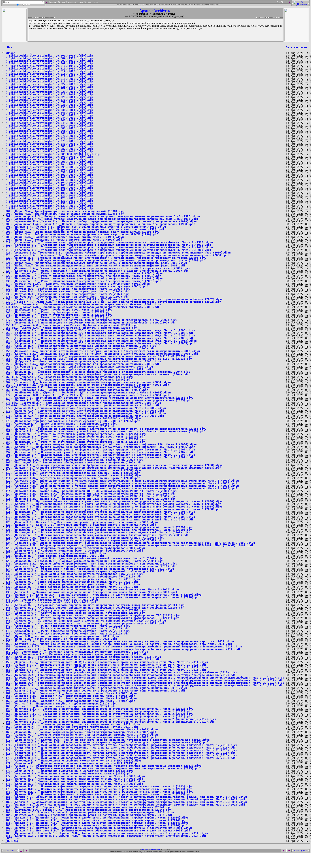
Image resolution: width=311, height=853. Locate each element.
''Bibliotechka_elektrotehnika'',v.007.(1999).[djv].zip (49, 60)
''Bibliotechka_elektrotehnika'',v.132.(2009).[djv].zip (49, 205)
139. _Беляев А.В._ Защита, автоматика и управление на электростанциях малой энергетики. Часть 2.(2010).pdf (91, 592)
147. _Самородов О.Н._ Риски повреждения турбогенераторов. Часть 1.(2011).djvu (68, 625)
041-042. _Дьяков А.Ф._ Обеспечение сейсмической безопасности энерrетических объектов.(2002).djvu (83, 304)
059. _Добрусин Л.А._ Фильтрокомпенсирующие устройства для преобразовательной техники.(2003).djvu (83, 361)
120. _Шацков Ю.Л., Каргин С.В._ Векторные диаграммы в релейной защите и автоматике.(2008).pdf (81, 524)
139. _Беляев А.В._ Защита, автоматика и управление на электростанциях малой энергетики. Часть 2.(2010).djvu (92, 589)
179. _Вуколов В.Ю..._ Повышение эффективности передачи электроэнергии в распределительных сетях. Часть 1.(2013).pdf (99, 789)
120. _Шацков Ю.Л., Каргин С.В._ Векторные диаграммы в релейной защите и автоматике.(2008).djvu (82, 522)
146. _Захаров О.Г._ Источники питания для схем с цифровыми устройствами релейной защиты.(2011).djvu (86, 620)
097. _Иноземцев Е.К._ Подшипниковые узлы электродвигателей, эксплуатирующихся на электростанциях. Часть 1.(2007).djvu (100, 449)
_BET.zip (12, 840)
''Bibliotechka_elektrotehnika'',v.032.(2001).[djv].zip (49, 102)
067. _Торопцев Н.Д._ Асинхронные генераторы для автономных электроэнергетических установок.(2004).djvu (88, 382)
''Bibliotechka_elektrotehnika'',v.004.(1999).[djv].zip (49, 58)
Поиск (80, 2)
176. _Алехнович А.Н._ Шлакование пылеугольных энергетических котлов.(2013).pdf (69, 773)
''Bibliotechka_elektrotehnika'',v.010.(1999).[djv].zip (49, 66)
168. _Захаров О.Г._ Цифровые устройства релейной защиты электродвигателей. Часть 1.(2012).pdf (81, 732)
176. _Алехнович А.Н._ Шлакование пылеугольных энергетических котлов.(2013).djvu (69, 770)
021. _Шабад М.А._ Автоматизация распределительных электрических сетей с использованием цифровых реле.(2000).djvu (96, 263)
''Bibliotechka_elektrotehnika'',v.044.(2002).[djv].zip (49, 117)
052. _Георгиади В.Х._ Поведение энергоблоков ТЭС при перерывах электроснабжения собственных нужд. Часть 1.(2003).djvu (100, 330)
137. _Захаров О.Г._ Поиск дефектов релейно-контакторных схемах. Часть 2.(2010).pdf (72, 586)
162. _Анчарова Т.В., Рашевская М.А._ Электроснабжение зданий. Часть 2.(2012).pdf (70, 701)
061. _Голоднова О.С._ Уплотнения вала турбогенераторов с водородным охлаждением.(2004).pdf (78, 369)
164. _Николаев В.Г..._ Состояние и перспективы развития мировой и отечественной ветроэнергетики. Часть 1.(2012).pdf (99, 711)
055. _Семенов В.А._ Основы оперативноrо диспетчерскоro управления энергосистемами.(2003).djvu (81, 345)
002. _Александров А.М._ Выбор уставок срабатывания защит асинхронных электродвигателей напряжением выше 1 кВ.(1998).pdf (102, 218)
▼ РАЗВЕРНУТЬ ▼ (48, 17)
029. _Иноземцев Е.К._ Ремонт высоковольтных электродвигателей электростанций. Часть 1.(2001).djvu (84, 273)
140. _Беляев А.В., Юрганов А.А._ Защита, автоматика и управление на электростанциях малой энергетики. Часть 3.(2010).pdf (103, 597)
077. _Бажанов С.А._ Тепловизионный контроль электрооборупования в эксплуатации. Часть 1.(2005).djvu (86, 408)
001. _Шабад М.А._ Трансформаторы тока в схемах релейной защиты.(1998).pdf (65, 213)
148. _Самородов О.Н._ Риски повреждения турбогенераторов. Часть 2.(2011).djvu (68, 631)
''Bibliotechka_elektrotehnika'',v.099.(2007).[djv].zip (49, 172)
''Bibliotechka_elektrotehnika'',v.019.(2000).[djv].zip (49, 81)
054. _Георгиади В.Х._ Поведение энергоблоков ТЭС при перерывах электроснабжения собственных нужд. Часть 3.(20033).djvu (101, 340)
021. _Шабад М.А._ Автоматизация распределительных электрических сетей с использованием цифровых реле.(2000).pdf (95, 265)
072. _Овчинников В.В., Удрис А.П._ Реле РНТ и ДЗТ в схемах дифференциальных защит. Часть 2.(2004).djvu (88, 392)
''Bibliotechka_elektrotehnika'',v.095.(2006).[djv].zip (49, 167)
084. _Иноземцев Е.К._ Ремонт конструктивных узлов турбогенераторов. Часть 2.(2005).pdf (75, 441)
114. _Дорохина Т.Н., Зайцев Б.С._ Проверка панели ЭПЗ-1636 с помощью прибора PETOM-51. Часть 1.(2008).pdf (91, 493)
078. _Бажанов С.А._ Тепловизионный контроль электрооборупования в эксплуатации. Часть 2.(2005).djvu (86, 413)
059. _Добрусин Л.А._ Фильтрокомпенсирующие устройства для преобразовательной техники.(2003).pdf (82, 364)
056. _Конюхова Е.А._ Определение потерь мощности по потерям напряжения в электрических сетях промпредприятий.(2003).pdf (102, 353)
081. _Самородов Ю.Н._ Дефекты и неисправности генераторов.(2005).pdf (61, 426)
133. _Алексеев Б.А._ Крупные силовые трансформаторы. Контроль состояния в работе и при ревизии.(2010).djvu (91, 563)
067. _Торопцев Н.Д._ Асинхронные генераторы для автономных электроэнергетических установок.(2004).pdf (87, 384)
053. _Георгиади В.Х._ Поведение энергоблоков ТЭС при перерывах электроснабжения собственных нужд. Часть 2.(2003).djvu (100, 335)
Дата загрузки (296, 47)
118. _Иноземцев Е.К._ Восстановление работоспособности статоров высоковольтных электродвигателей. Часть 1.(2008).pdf (99, 514)
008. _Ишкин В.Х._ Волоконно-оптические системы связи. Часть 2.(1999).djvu (65, 237)
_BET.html (13, 838)
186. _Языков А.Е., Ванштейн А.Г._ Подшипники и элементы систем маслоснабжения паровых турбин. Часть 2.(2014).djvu (97, 822)
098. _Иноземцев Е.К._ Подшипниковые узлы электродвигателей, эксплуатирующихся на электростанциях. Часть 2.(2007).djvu (100, 454)
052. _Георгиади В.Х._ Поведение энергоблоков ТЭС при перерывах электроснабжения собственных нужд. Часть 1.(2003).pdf (99, 332)
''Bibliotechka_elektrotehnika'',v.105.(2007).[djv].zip (49, 185)
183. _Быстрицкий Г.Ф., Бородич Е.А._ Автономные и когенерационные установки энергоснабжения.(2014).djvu (89, 807)
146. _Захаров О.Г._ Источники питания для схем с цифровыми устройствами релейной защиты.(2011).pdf (85, 623)
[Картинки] (296, 40)
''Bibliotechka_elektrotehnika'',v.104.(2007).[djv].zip (49, 182)
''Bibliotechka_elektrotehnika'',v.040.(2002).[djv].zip (49, 112)
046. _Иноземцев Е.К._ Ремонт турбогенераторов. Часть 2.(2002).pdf (58, 317)
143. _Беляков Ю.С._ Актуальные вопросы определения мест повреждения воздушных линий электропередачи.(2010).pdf (95, 607)
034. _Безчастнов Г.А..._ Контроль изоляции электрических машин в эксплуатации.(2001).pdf (77, 286)
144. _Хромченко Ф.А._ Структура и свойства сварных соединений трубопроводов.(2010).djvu (76, 610)
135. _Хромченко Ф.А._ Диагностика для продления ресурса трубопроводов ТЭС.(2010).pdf (74, 576)
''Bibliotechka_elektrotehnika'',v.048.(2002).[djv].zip (49, 120)
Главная (52, 2)
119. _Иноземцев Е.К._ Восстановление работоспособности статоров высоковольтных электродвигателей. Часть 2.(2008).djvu (100, 517)
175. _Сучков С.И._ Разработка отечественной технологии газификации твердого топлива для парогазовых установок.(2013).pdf (103, 768)
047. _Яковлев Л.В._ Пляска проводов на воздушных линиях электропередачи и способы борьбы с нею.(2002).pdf (91, 322)
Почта (95, 2)
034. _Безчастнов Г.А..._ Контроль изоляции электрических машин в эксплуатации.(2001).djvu (78, 283)
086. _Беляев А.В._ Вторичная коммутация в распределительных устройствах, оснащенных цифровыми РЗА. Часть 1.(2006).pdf (100, 447)
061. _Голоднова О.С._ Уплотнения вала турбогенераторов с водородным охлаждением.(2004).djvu (79, 366)
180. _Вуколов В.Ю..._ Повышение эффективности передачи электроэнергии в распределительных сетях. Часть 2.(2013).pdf (99, 794)
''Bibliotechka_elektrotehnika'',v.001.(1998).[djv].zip (49, 55)
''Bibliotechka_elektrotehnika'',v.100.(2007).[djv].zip (49, 174)
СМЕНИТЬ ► (277, 17)
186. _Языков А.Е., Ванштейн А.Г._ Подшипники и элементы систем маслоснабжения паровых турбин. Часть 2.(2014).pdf (96, 825)
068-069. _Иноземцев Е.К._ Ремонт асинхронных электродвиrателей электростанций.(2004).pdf (77, 390)
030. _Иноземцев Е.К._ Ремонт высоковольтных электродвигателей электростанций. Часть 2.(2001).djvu (84, 278)
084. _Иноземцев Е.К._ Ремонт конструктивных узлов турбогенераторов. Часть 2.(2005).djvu (76, 439)
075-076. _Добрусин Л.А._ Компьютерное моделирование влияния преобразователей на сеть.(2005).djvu (83, 402)
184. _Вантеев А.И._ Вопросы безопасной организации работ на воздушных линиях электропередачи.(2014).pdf (89, 815)
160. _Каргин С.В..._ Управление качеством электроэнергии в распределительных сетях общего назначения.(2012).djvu (96, 688)
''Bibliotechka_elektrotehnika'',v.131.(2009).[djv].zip (49, 203)
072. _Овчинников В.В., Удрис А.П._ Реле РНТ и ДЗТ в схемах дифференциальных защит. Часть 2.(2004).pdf (87, 395)
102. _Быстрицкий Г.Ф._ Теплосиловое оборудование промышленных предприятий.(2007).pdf (74, 462)
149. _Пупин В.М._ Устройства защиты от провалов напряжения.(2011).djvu (62, 636)
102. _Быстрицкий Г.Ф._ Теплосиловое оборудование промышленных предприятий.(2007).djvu (74, 459)
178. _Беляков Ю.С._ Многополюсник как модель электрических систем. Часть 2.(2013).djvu (75, 781)
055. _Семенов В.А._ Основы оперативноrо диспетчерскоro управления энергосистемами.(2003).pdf (80, 348)
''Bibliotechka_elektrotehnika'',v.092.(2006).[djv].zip (49, 159)
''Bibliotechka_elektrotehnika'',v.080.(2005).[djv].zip (49, 143)
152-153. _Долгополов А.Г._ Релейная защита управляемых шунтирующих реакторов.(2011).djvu (77, 651)
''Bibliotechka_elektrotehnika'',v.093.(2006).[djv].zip (49, 161)
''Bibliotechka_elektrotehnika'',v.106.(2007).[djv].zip (49, 187)
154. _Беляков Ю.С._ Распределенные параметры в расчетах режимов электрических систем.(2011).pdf (82, 659)
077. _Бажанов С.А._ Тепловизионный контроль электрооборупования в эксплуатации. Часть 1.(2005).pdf (85, 410)
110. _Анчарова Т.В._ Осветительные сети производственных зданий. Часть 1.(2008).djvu (74, 470)
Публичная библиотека (150, 850)
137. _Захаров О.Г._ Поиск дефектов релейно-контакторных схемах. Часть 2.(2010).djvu (73, 584)
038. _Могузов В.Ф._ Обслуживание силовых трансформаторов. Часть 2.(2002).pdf (67, 296)
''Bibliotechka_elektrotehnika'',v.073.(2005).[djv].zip (49, 141)
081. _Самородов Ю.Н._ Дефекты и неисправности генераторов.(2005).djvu (61, 423)
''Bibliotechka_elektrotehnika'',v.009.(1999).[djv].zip (49, 63)
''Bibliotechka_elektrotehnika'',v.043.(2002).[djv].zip (49, 115)
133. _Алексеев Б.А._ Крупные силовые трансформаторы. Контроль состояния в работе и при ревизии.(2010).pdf (91, 566)
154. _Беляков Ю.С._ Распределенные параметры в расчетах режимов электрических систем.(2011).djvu (83, 656)
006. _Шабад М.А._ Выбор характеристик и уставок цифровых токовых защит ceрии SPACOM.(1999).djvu (82, 231)
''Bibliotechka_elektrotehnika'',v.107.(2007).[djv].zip (49, 190)
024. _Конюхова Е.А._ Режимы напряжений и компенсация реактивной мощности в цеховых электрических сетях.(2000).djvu (98, 268)
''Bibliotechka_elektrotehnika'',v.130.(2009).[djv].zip (49, 200)
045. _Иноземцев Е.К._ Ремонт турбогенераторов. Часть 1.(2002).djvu (59, 309)
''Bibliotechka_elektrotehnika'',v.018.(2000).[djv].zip (49, 79)
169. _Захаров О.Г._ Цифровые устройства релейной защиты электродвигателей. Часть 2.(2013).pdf (81, 737)
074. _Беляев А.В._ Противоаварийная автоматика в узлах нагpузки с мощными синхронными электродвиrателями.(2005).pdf (99, 400)
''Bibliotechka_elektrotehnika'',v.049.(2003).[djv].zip (49, 123)
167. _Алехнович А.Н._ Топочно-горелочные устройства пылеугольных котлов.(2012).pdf (72, 726)
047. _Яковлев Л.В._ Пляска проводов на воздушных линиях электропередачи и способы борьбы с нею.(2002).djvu (91, 320)
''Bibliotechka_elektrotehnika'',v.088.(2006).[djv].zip (49, 151)
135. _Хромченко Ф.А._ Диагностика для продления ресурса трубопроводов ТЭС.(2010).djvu (74, 574)
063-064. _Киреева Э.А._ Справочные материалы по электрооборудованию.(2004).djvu (69, 377)
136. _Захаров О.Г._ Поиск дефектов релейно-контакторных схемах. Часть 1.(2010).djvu (73, 579)
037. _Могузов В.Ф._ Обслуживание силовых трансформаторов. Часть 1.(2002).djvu (68, 288)
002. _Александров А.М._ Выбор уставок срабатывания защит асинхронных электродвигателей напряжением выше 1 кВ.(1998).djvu (103, 216)
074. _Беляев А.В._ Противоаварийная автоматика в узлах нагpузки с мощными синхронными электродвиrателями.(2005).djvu (99, 397)
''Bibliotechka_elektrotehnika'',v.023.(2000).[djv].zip (49, 86)
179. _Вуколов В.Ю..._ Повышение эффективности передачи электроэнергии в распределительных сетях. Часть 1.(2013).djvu (99, 786)
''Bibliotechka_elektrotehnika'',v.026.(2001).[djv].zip (49, 91)
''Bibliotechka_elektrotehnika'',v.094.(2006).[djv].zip (49, 164)
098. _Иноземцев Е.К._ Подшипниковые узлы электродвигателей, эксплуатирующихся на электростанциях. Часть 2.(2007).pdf (99, 457)
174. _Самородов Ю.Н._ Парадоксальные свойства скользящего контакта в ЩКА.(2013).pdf (73, 763)
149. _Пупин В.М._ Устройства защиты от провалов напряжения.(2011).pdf (61, 638)
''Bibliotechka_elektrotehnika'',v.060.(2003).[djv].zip (49, 128)
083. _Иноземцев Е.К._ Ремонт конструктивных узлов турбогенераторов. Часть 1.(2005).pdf (75, 436)
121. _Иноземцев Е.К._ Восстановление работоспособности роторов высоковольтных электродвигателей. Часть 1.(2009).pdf (99, 529)
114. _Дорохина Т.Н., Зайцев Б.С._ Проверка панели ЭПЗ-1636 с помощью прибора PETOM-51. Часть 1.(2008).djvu (91, 491)
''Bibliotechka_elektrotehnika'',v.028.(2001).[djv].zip (49, 97)
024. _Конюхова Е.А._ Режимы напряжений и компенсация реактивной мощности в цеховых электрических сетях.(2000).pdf (97, 270)
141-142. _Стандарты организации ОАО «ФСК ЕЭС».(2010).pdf (51, 602)
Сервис (61, 2)
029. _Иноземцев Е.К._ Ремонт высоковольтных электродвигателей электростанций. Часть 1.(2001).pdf (83, 275)
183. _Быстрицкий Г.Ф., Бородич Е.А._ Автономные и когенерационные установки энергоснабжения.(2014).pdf (88, 809)
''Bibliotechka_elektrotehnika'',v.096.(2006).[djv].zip (49, 169)
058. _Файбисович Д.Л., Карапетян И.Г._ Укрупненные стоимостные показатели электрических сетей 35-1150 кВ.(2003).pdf (99, 358)
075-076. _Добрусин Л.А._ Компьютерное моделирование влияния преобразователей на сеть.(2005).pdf (82, 405)
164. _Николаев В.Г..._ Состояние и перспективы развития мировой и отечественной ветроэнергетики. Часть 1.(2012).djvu (99, 708)
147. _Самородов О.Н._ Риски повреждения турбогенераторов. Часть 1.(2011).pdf (67, 628)
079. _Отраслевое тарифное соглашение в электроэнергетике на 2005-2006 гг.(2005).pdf (73, 421)
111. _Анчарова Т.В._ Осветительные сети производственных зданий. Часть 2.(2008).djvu (74, 475)
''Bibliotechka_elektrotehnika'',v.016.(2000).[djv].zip (49, 73)
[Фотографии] (14, 40)
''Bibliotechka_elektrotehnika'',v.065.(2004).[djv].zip (49, 130)
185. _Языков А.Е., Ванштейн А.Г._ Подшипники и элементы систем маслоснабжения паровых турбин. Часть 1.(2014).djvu (97, 817)
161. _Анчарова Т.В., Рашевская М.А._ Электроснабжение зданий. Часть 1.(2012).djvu (71, 693)
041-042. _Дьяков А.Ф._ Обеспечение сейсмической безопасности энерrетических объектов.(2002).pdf (82, 307)
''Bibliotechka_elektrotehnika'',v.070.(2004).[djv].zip (49, 136)
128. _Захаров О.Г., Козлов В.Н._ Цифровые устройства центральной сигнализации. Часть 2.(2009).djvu (85, 558)
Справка (87, 2)
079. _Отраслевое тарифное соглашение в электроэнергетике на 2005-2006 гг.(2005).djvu (74, 418)
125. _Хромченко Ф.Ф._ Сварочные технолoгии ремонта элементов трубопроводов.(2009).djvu (75, 548)
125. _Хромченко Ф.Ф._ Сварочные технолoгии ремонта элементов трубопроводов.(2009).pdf (74, 550)
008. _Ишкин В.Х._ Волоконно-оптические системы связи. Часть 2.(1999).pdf (64, 239)
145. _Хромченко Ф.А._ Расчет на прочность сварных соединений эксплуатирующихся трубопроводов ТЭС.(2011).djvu (93, 615)
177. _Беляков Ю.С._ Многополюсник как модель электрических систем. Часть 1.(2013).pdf (74, 778)
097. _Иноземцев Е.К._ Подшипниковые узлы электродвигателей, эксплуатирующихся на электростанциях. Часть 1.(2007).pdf (99, 452)
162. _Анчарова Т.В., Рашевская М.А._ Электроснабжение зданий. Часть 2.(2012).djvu (71, 698)
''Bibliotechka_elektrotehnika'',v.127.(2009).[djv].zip (49, 195)
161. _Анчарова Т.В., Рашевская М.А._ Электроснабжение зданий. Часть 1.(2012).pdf (70, 695)
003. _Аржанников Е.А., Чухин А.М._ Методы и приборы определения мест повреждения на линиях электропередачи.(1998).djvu (101, 221)
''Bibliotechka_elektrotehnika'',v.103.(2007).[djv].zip (49, 180)
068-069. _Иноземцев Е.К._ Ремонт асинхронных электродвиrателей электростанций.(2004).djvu (78, 387)
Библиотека (70, 2)
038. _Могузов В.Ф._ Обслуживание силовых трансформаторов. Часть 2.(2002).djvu (68, 294)
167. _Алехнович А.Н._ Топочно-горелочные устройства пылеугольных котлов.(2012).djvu (73, 724)
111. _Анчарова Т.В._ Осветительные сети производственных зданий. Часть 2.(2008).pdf (73, 478)
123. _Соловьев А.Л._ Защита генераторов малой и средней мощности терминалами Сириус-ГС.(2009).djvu (85, 537)
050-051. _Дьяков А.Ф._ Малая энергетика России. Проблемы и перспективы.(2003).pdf (71, 327)
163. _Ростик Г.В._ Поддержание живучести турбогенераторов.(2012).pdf (61, 706)
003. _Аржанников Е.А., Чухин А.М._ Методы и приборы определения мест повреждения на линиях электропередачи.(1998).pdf (100, 224)
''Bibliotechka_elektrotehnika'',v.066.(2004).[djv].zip (49, 133)
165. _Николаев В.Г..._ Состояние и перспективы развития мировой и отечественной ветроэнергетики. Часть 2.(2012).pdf (99, 716)
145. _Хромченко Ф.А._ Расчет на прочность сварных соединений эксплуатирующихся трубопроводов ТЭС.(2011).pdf (92, 618)
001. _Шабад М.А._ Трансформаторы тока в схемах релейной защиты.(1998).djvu (65, 211)
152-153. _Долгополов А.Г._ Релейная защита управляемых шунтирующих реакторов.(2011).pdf (76, 654)
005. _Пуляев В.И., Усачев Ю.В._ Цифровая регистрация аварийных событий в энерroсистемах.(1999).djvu (86, 226)
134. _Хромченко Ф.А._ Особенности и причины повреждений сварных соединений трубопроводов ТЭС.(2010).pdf (89, 571)
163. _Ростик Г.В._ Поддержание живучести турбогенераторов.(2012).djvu (61, 703)
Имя (9, 47)
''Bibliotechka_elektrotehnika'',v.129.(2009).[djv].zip (49, 198)
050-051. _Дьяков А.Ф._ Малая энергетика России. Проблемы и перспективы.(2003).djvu (72, 325)
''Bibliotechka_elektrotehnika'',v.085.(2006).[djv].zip (49, 146)
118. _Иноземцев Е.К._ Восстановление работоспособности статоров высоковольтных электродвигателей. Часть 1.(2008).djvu (100, 511)
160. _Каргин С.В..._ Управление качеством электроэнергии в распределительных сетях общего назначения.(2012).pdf (95, 690)
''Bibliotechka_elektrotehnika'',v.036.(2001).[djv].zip (49, 110)
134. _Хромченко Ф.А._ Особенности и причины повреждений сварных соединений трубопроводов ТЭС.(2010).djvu (90, 568)
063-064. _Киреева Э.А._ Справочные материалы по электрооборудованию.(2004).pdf (69, 379)
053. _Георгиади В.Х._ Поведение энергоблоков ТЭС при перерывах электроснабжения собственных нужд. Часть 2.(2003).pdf (99, 338)
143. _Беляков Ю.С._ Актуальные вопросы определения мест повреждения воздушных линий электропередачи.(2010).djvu (95, 605)
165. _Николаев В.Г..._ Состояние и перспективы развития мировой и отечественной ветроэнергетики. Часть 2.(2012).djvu (99, 713)
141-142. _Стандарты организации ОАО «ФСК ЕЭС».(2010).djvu (52, 599)
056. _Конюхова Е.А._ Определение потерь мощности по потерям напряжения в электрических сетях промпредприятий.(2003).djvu (103, 351)
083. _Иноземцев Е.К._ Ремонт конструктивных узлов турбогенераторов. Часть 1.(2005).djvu (76, 434)
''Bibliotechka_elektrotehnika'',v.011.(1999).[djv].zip (49, 68)
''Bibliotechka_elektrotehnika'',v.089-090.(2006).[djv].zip (52, 154)
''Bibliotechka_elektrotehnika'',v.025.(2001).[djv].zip (49, 89)
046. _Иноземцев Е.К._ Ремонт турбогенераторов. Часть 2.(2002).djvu (59, 314)
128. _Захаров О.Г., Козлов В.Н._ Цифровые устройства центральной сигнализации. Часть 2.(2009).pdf (84, 561)
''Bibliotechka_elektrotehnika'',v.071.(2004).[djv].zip (49, 138)
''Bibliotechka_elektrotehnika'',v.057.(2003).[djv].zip (49, 125)
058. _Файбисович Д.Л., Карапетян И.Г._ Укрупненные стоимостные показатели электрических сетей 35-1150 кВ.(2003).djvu (99, 356)
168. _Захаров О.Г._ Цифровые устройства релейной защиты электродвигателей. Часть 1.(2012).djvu (82, 729)
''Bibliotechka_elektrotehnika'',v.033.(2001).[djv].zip (49, 104)
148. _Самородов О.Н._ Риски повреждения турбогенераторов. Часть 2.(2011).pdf (67, 633)
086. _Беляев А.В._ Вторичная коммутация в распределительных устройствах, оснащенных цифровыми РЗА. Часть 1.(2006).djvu (101, 444)
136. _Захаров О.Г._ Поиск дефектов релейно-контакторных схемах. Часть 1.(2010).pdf (72, 581)
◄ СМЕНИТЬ (33, 17)
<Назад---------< (18, 53)
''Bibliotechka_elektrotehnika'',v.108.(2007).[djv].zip (49, 193)
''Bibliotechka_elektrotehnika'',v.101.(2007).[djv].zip (49, 177)
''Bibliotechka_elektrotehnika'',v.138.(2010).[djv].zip (49, 208)
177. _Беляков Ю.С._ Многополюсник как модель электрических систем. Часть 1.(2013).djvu (75, 776)
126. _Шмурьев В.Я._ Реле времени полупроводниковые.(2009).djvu (56, 553)
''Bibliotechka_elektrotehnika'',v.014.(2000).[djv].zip (49, 71)
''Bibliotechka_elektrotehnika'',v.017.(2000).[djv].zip (49, 76)
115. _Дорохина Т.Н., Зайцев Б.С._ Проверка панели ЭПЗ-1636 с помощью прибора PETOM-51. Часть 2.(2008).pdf (91, 498)
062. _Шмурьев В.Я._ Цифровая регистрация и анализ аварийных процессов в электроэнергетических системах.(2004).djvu (98, 371)
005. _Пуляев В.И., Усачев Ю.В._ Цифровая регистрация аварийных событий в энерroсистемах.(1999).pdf (85, 229)
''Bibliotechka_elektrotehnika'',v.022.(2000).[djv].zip (49, 84)
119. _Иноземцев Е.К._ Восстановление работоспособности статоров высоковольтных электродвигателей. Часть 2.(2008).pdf (99, 519)
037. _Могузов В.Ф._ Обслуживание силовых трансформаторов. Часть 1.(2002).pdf (67, 291)
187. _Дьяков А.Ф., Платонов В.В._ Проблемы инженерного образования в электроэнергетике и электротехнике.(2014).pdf (98, 830)
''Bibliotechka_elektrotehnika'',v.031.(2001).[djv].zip (49, 99)
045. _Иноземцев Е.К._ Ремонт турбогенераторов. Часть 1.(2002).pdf (58, 312)
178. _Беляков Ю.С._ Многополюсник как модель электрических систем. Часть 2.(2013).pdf (74, 783)
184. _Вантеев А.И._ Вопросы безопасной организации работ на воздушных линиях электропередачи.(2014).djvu (90, 812)
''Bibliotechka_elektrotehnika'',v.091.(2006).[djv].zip (49, 156)
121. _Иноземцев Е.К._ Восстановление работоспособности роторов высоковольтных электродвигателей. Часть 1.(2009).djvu (99, 527)
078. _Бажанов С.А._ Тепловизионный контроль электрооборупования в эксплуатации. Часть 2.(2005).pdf (85, 415)
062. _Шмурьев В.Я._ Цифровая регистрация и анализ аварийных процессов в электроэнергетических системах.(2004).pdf (97, 374)
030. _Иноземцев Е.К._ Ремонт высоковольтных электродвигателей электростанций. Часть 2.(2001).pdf (83, 281)
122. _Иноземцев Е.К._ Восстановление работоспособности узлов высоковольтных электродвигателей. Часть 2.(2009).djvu (98, 532)
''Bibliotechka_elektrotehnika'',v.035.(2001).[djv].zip (49, 107)
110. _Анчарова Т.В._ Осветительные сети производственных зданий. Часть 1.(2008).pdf (73, 472)
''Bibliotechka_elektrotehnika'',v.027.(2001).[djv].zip (49, 94)
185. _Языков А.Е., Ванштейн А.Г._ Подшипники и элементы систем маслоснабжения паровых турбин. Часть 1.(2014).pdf (96, 820)
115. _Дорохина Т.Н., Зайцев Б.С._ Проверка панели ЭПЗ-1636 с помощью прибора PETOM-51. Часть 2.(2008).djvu (91, 496)
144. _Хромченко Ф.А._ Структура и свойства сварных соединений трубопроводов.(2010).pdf (75, 612)
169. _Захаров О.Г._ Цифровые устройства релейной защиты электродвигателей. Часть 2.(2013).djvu (82, 734)
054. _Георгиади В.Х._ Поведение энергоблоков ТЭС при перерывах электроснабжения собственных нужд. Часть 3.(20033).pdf (100, 343)
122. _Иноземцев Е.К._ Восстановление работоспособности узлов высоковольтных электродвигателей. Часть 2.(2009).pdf (97, 535)
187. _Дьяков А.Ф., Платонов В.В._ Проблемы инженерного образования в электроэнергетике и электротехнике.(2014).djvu (99, 828)
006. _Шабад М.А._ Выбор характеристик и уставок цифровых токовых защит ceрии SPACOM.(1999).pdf (82, 234)
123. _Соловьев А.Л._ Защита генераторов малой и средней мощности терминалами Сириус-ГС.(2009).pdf (84, 540)
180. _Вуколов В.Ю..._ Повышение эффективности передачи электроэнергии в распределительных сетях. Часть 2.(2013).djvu (99, 791)
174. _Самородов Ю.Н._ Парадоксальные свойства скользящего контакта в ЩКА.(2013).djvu (74, 760)
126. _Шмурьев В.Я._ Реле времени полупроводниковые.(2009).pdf (55, 555)
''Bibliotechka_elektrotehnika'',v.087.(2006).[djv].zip (49, 148)
